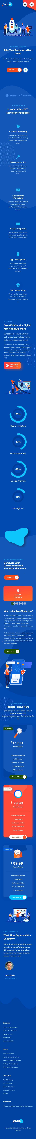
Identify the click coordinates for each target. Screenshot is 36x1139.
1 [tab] (11, 603)
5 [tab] (22, 603)
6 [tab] (24, 603)
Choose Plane (16, 777)
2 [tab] (14, 603)
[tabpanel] (18, 593)
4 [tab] (19, 603)
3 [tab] (17, 603)
